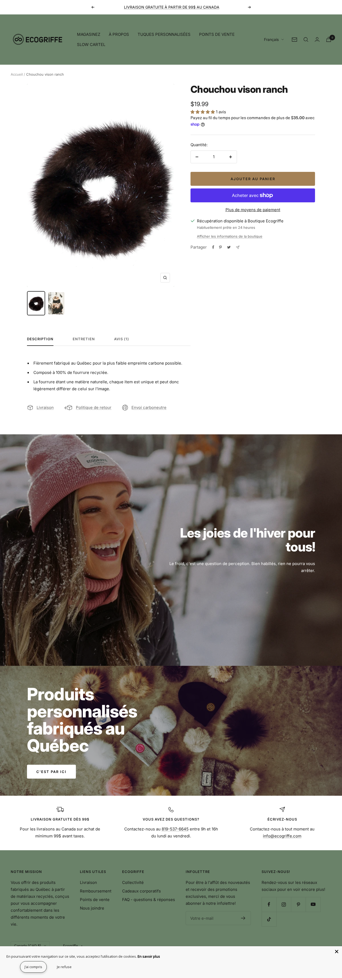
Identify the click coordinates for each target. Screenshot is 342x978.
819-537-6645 (175, 829)
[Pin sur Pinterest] (220, 247)
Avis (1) (121, 339)
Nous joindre (92, 908)
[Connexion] (317, 39)
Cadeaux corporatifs (141, 891)
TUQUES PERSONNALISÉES (164, 34)
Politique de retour (93, 407)
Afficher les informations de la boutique (229, 236)
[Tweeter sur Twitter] (229, 247)
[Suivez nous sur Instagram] (283, 904)
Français (271, 39)
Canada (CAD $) (27, 946)
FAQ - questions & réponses (148, 899)
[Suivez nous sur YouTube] (313, 904)
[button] (203, 111)
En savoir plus (149, 956)
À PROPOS (119, 34)
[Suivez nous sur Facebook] (269, 904)
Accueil (17, 74)
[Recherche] (306, 39)
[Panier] (328, 39)
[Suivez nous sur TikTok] (269, 919)
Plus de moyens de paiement (253, 209)
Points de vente (95, 899)
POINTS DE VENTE (217, 34)
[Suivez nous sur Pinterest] (298, 904)
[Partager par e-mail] (237, 247)
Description (40, 339)
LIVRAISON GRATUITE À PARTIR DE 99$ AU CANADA (171, 7)
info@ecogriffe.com (282, 835)
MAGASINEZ (88, 34)
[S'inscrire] (243, 918)
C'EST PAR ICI (51, 772)
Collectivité (133, 882)
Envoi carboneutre (148, 407)
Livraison (45, 407)
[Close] (336, 951)
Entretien (84, 339)
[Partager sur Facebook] (213, 247)
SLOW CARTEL (91, 44)
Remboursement (95, 891)
